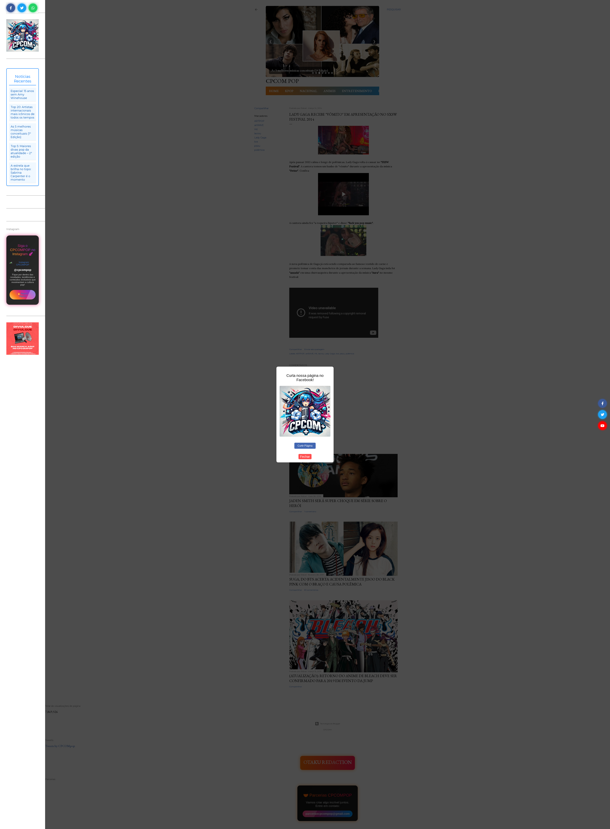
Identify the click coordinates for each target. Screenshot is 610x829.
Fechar (305, 456)
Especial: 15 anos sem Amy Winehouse (22, 94)
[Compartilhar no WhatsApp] (33, 7)
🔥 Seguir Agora (22, 294)
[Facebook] (602, 403)
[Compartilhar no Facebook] (10, 7)
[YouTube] (602, 425)
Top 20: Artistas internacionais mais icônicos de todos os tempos (22, 112)
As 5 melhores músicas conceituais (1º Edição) (21, 132)
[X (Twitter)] (602, 414)
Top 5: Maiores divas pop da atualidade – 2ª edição (21, 151)
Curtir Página (305, 445)
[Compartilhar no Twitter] (21, 7)
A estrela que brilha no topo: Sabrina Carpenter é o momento (21, 172)
